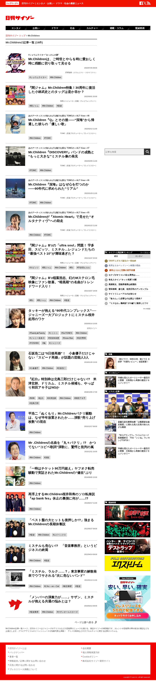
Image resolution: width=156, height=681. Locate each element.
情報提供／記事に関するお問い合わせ (27, 661)
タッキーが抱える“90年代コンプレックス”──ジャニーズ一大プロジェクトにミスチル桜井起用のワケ (62, 315)
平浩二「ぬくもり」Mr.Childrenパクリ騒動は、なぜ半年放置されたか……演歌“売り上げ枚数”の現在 (61, 418)
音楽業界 (35, 612)
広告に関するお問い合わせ (22, 665)
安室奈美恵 (54, 338)
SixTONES (67, 333)
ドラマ (54, 28)
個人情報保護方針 (91, 652)
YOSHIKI (35, 343)
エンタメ (139, 256)
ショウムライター (38, 77)
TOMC (48, 138)
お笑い (36, 28)
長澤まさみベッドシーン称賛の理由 (124, 265)
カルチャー (92, 28)
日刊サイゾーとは (18, 648)
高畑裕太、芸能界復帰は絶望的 (122, 284)
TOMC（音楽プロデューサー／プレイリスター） (78, 133)
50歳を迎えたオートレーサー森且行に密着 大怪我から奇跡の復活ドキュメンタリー (134, 380)
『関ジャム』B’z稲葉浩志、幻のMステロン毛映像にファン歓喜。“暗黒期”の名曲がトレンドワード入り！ (61, 282)
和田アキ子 (80, 398)
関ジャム (35, 106)
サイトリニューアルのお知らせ (122, 294)
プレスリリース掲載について (23, 669)
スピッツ (35, 267)
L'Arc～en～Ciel (52, 586)
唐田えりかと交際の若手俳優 (122, 270)
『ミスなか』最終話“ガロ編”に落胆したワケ (128, 303)
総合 (116, 256)
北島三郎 (35, 403)
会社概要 (87, 648)
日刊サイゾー (92, 328)
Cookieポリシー (90, 656)
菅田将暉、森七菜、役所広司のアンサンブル (128, 289)
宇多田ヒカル (84, 267)
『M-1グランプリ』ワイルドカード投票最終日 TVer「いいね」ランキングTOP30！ (134, 437)
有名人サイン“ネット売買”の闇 (122, 279)
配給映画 (140, 28)
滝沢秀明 (82, 338)
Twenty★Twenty (38, 333)
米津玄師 (52, 398)
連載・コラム (117, 28)
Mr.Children (56, 77)
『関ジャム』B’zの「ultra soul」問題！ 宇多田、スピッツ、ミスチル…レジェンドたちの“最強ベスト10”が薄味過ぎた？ (61, 249)
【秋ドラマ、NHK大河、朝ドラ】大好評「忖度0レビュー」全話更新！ (134, 360)
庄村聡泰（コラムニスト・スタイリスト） (81, 72)
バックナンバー (16, 652)
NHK (33, 398)
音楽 (60, 106)
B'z (72, 267)
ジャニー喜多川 (37, 338)
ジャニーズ (55, 343)
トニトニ (54, 333)
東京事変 (68, 586)
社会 (72, 28)
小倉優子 (35, 368)
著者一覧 (13, 656)
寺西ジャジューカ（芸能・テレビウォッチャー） (78, 101)
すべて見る (144, 252)
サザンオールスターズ (68, 612)
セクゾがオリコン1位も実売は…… (124, 275)
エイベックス (60, 535)
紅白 (41, 398)
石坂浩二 (62, 368)
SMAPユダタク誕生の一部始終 (122, 261)
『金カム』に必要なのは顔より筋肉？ (125, 298)
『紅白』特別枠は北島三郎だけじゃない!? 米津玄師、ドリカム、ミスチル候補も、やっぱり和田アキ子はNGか (62, 383)
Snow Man (68, 338)
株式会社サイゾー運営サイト (96, 661)
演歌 (47, 457)
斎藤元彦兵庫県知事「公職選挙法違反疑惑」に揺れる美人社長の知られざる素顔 (134, 424)
